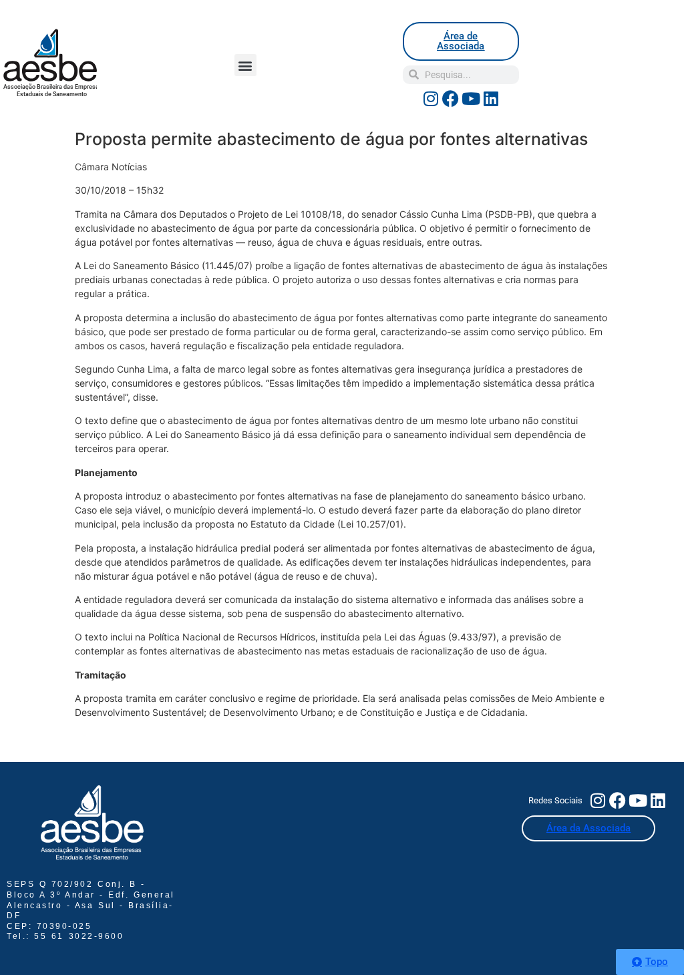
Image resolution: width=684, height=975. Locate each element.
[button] (245, 65)
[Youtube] (471, 99)
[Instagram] (431, 99)
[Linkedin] (491, 99)
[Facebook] (451, 99)
